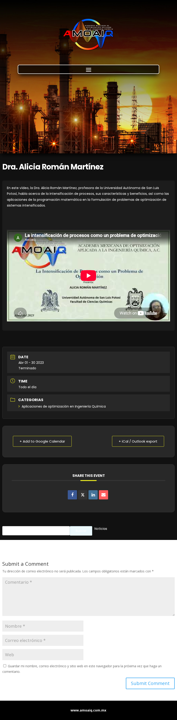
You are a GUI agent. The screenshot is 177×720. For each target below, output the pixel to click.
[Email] (103, 494)
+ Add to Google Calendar (42, 441)
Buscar (81, 530)
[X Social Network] (82, 494)
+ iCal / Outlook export (138, 441)
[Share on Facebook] (72, 494)
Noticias (100, 528)
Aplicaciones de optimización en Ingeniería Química (64, 406)
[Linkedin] (93, 494)
